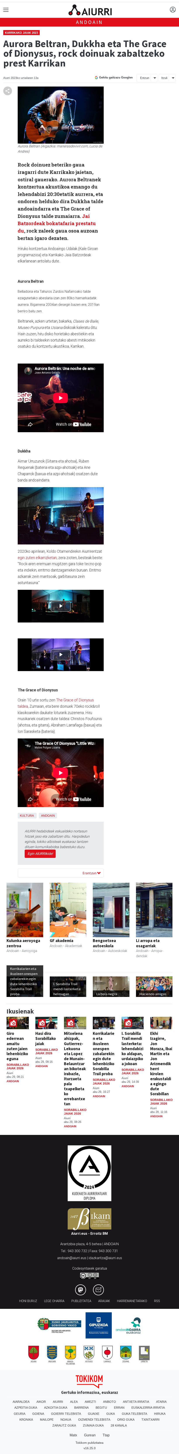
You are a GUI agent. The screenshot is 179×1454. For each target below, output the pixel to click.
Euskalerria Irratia (148, 1407)
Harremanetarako (132, 1301)
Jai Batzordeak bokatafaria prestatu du (57, 223)
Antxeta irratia (136, 1401)
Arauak (104, 1301)
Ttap (106, 1435)
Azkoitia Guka (55, 1407)
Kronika (26, 1419)
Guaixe (93, 1413)
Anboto (109, 1401)
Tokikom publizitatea (89, 1442)
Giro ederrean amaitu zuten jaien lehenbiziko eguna (17, 1046)
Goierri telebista (66, 1413)
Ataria (161, 1401)
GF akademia (61, 940)
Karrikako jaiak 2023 (21, 32)
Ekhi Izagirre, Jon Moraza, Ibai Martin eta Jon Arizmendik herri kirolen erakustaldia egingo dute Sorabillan (161, 1063)
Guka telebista (134, 1413)
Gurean (90, 1435)
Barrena (81, 1407)
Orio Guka (125, 1419)
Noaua (65, 1419)
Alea (74, 1401)
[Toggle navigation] (6, 10)
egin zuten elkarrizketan (37, 558)
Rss (157, 1301)
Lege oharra (54, 1301)
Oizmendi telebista (94, 1419)
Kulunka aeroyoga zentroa (23, 943)
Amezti (90, 1401)
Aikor (41, 1401)
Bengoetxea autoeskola (104, 943)
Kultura (27, 815)
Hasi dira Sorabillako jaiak (45, 1038)
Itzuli (164, 78)
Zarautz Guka (64, 1425)
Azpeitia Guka (25, 1407)
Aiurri (58, 1401)
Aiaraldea (21, 1401)
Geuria (19, 1413)
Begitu (101, 1407)
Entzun (144, 78)
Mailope (46, 1419)
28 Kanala (119, 1425)
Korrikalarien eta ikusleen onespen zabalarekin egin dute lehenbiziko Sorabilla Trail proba (103, 1053)
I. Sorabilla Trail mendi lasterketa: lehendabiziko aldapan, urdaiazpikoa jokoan (132, 1048)
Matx (73, 1435)
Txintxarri (150, 1419)
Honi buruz (28, 1301)
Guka (110, 1413)
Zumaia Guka (93, 1425)
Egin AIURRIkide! (40, 854)
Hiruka (159, 1413)
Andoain (89, 22)
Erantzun (90, 873)
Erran (119, 1407)
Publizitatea (81, 1301)
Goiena (38, 1413)
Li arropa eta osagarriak (148, 943)
